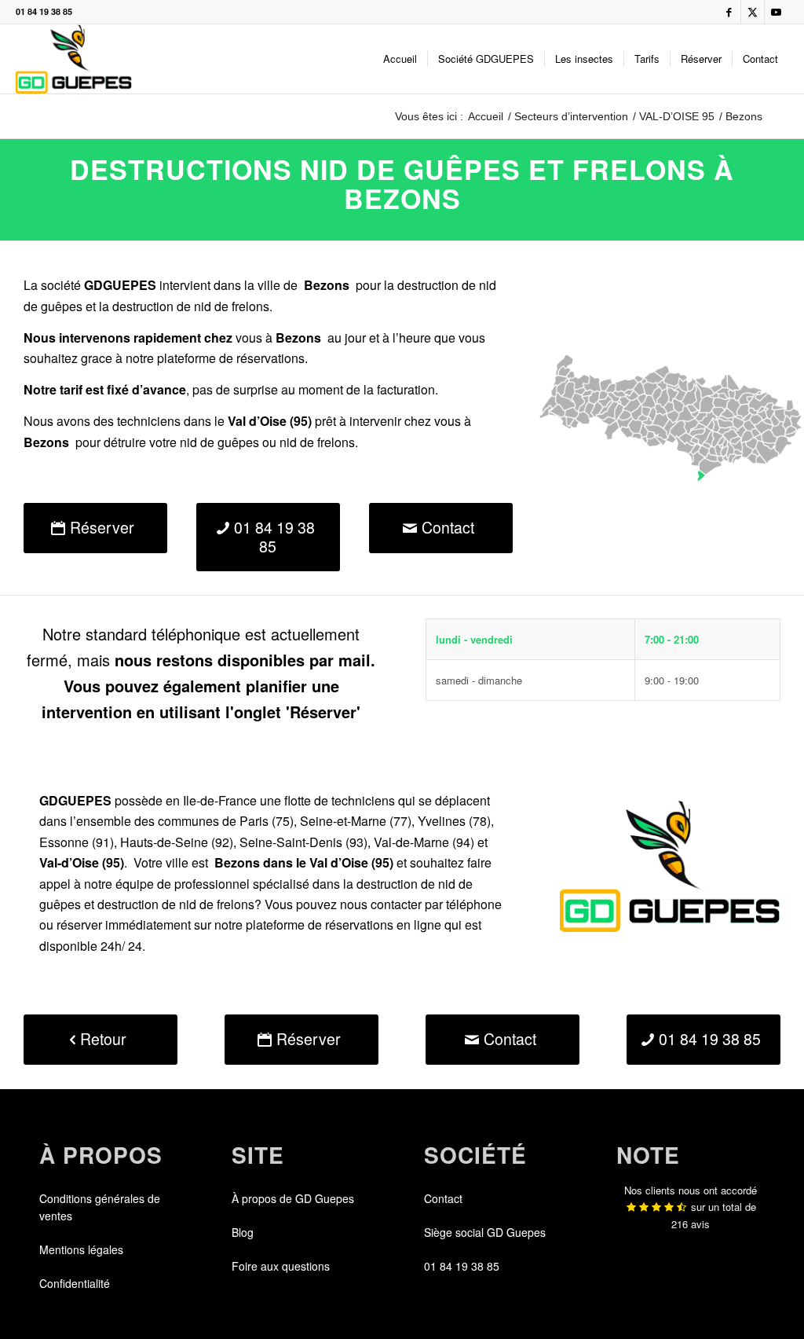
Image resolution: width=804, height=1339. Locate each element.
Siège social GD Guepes (485, 1232)
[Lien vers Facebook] (729, 12)
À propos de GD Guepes (293, 1198)
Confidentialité (74, 1283)
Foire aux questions (281, 1266)
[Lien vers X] (752, 12)
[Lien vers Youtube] (776, 12)
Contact (443, 1198)
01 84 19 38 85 (44, 11)
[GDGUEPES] (73, 59)
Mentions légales (81, 1249)
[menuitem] (400, 59)
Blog (243, 1232)
